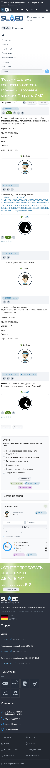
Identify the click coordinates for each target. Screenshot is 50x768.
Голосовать (24, 479)
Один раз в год (12, 465)
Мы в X (27, 10)
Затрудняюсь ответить (15, 473)
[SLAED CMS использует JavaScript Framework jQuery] (5, 693)
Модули (8, 90)
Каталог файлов (9, 58)
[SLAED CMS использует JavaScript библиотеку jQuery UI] (15, 693)
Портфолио (9, 756)
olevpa (6, 639)
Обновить (33, 555)
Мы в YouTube (22, 10)
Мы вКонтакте (32, 10)
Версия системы (8, 129)
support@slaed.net (12, 724)
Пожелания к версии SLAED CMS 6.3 (17, 646)
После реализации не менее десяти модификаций (21, 452)
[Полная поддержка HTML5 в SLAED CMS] (24, 683)
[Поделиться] (24, 102)
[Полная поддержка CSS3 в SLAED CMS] (34, 683)
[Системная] (7, 10)
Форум (7, 79)
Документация (35, 750)
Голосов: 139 (18, 483)
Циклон (4, 634)
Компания (6, 66)
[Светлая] (3, 10)
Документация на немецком (37, 10)
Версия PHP (6, 137)
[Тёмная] (11, 10)
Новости (5, 62)
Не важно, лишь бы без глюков (19, 469)
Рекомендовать (47, 10)
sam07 (26, 217)
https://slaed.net (11, 729)
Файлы (32, 744)
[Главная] (3, 35)
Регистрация (17, 28)
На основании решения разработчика (22, 457)
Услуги (5, 44)
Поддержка (7, 53)
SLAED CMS (5, 607)
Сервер (4, 145)
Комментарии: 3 (33, 483)
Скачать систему (11, 589)
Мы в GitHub (17, 10)
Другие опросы (26, 487)
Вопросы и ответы (12, 750)
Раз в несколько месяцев (17, 461)
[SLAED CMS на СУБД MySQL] (15, 683)
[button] (6, 28)
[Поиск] (47, 71)
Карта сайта (34, 756)
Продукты (6, 40)
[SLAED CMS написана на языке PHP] (5, 683)
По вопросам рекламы (14, 764)
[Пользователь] (8, 189)
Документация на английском (42, 10)
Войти (26, 527)
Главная (7, 738)
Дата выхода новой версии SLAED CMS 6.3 (20, 658)
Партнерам (7, 49)
